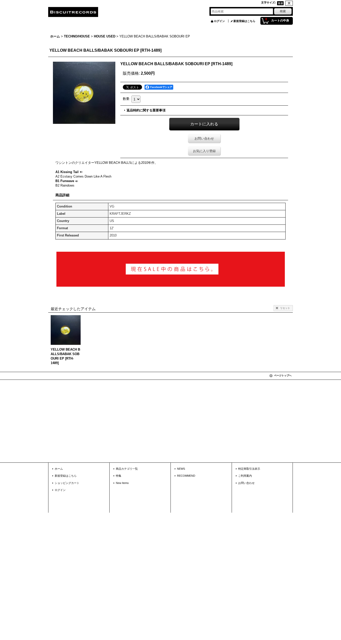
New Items (122, 482)
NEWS (181, 468)
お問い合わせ (204, 138)
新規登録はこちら (244, 20)
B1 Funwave (64, 181)
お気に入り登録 (204, 151)
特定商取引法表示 (249, 468)
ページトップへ (283, 375)
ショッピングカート (67, 482)
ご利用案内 (245, 475)
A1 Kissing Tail (67, 172)
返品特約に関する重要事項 (146, 110)
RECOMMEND (186, 475)
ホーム (59, 468)
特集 (118, 475)
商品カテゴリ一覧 (127, 468)
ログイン (219, 20)
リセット (285, 308)
